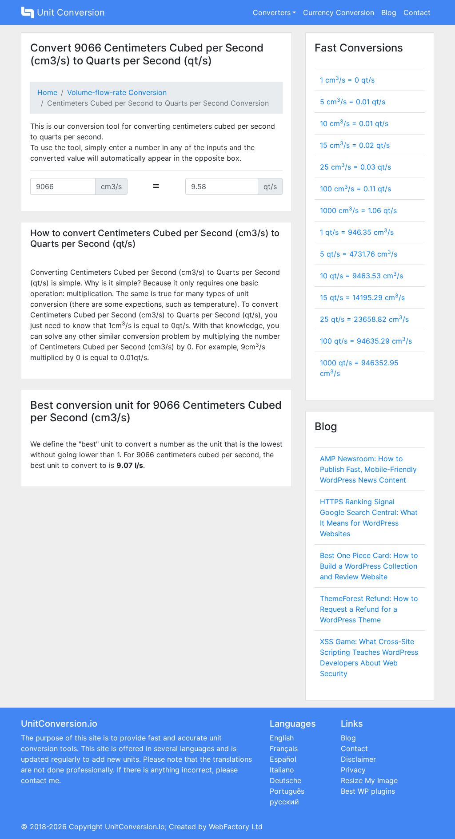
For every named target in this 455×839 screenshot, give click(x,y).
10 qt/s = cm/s (361, 275)
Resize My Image (369, 780)
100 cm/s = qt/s (355, 188)
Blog (388, 12)
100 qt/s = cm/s (366, 340)
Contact (417, 12)
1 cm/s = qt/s (347, 79)
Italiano (282, 769)
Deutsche (285, 780)
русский (284, 801)
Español (283, 759)
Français (284, 748)
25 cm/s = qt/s (355, 166)
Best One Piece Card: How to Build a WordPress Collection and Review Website (369, 566)
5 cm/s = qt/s (352, 101)
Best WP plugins (368, 791)
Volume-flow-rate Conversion (117, 92)
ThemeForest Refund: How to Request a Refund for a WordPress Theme (369, 609)
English (282, 737)
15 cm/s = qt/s (355, 145)
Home (47, 92)
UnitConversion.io (135, 826)
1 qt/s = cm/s (357, 232)
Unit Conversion (69, 12)
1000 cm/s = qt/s (358, 210)
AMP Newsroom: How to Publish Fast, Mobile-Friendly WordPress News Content (368, 469)
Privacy (353, 769)
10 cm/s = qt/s (354, 123)
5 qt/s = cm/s (358, 253)
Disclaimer (358, 759)
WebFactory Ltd (236, 826)
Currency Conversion (338, 12)
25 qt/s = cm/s (364, 319)
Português (287, 791)
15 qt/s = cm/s (362, 297)
